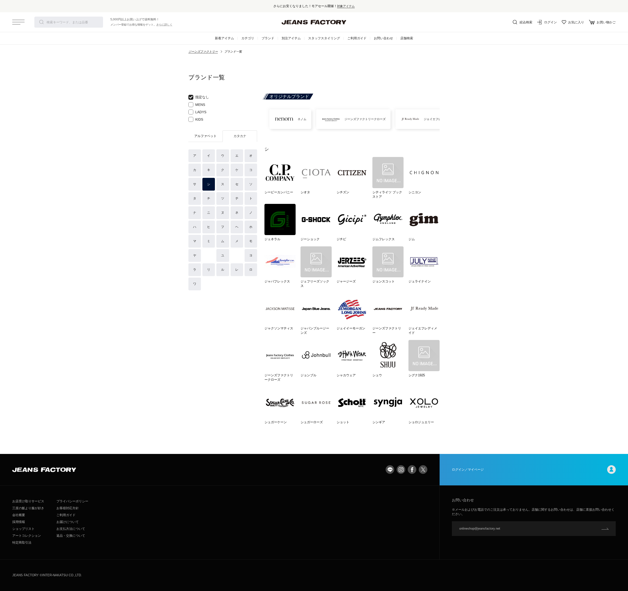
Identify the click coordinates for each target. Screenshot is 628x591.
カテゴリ (247, 38)
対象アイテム (346, 6)
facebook (412, 469)
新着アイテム (224, 38)
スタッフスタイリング (324, 38)
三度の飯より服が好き (28, 508)
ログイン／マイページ (468, 469)
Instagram (401, 469)
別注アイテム (291, 38)
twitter (423, 469)
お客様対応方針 (67, 508)
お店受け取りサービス (28, 501)
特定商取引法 (21, 542)
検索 (41, 22)
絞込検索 (526, 22)
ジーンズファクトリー (203, 51)
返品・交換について (70, 535)
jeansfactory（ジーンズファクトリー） (314, 22)
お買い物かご (606, 22)
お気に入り (576, 22)
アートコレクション (26, 535)
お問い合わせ (383, 38)
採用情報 (18, 522)
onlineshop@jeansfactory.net (479, 528)
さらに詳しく (164, 24)
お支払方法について (70, 529)
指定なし (202, 97)
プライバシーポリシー (72, 501)
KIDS (199, 119)
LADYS (200, 112)
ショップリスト (23, 529)
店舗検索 (406, 38)
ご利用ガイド (356, 38)
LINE (390, 469)
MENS (200, 105)
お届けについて (67, 522)
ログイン (550, 22)
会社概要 (18, 515)
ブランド (268, 38)
